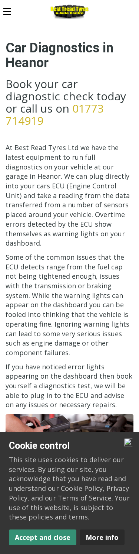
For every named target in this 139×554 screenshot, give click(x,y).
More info (102, 537)
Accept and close (42, 537)
